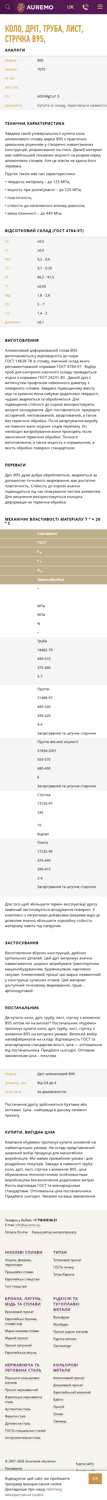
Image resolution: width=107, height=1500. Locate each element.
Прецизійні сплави (19, 1272)
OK (95, 1478)
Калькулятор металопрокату (54, 1232)
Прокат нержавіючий (21, 1390)
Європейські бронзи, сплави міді (21, 1321)
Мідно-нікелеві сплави (22, 1331)
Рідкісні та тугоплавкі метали (66, 1304)
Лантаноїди (62, 1346)
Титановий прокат (67, 1260)
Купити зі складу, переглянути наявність (72, 105)
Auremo (35, 7)
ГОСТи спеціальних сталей (25, 1430)
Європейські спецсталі (22, 1279)
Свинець (60, 1421)
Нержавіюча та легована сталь (23, 1367)
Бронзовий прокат (19, 1311)
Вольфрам (61, 1317)
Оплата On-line (16, 1232)
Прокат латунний (18, 1345)
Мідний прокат (16, 1338)
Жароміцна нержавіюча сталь (23, 1399)
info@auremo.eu (27, 1225)
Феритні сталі (15, 1416)
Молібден (60, 1324)
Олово (58, 1414)
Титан (60, 1252)
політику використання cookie (33, 1492)
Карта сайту (85, 1463)
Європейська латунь (21, 1352)
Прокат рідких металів (70, 1331)
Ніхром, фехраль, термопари (18, 1262)
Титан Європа (63, 1274)
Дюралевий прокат (68, 1385)
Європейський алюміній (72, 1392)
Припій (58, 1406)
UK (70, 7)
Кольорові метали (65, 1367)
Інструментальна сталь (23, 1437)
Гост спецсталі (16, 1286)
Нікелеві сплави (24, 1252)
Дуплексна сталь (18, 1423)
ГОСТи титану (63, 1267)
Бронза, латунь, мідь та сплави (23, 1301)
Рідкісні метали (64, 1339)
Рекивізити (13, 1468)
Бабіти (58, 1399)
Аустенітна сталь (18, 1409)
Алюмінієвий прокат (69, 1378)
